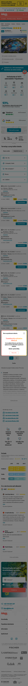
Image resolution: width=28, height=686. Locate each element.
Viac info (14, 352)
